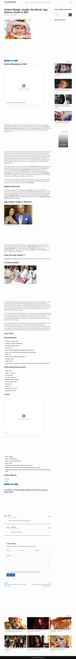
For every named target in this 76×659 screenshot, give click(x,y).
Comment (9, 555)
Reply (49, 516)
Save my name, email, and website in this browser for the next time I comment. (24, 572)
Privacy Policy (33, 2)
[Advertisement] (27, 51)
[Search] (70, 14)
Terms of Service (46, 2)
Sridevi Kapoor (17, 104)
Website (37, 550)
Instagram (7, 478)
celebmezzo (7, 14)
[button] (70, 2)
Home (27, 2)
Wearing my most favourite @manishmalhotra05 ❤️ (15, 102)
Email (22, 550)
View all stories (65, 132)
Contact (39, 2)
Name (8, 550)
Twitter (6, 481)
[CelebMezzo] (10, 2)
